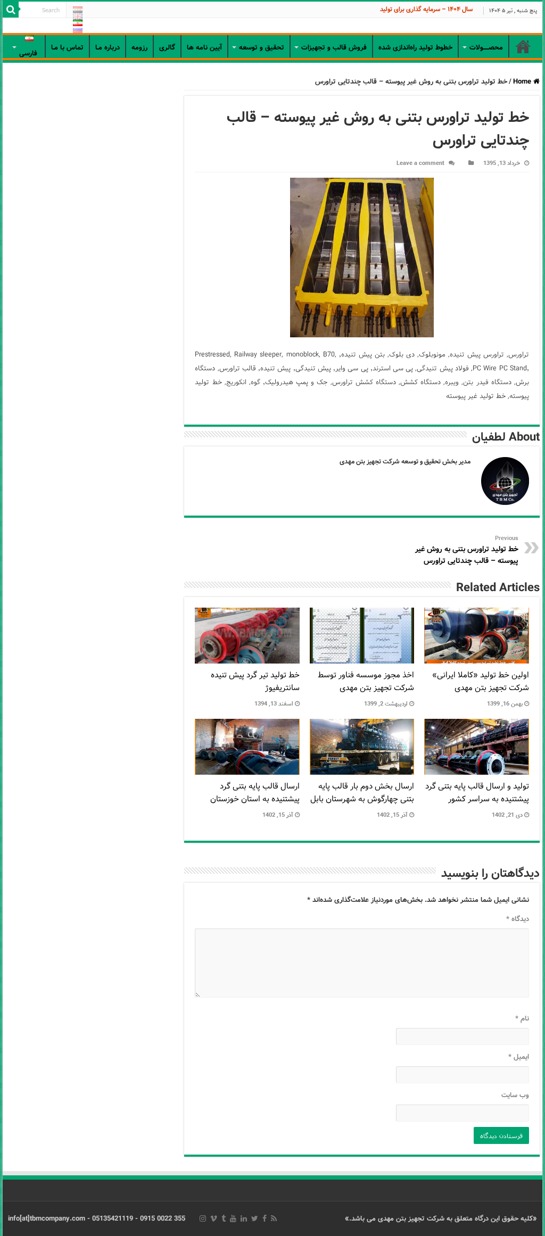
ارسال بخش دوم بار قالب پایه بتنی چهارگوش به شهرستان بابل (362, 793)
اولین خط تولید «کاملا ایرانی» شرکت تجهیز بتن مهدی (480, 681)
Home (523, 81)
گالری (167, 47)
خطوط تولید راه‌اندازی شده (415, 47)
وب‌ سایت (515, 1095)
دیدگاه (517, 919)
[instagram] (203, 1218)
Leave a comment (420, 163)
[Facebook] (264, 1218)
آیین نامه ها (204, 47)
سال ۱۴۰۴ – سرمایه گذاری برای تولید (426, 9)
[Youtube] (233, 1218)
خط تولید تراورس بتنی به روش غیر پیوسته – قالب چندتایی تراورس (466, 550)
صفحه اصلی (523, 46)
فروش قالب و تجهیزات (334, 47)
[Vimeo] (213, 1218)
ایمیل (518, 1057)
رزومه (139, 47)
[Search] (11, 10)
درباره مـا (107, 47)
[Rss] (274, 1218)
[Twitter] (254, 1218)
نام (522, 1018)
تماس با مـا (67, 47)
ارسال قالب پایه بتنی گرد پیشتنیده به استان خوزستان (255, 793)
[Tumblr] (223, 1218)
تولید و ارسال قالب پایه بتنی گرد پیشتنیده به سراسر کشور (477, 793)
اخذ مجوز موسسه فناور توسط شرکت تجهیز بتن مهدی (366, 681)
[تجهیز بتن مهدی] (272, 26)
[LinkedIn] (244, 1218)
